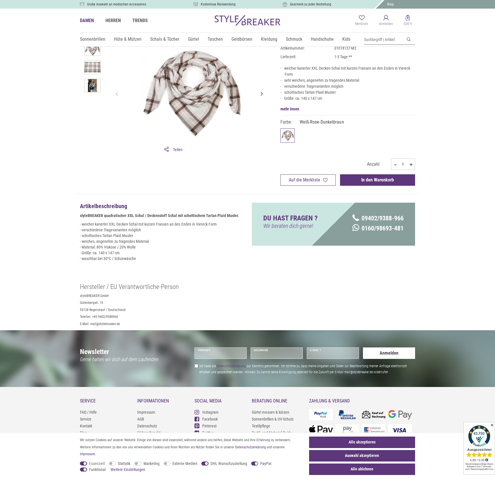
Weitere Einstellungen (128, 469)
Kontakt (86, 426)
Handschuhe (322, 39)
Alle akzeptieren (362, 442)
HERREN (113, 20)
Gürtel (193, 39)
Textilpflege (261, 426)
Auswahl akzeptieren (362, 455)
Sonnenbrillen (92, 39)
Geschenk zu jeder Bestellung (310, 4)
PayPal (265, 463)
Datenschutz (147, 426)
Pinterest (209, 426)
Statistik (124, 463)
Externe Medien (184, 463)
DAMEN (87, 20)
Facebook (210, 419)
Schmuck (294, 39)
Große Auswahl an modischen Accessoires (116, 4)
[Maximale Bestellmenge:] (411, 164)
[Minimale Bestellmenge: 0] (395, 164)
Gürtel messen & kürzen (270, 412)
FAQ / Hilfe (88, 412)
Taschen (215, 39)
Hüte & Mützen (128, 39)
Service (85, 419)
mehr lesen (289, 109)
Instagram (210, 412)
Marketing (152, 463)
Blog (390, 4)
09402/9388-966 (383, 218)
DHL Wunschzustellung (229, 463)
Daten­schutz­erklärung (250, 447)
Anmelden (389, 353)
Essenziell (97, 463)
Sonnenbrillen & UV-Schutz (273, 419)
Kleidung (269, 39)
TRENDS (140, 20)
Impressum (146, 412)
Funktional (97, 469)
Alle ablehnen (362, 469)
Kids (346, 39)
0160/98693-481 (383, 228)
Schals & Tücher (164, 39)
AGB (140, 419)
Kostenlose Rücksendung (218, 4)
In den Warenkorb (377, 180)
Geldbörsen (241, 39)
